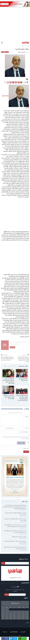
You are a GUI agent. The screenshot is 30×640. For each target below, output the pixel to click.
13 (14, 614)
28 (10, 618)
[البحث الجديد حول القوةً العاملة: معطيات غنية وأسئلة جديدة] (8, 390)
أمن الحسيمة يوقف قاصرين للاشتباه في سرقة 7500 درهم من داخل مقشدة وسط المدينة (15, 531)
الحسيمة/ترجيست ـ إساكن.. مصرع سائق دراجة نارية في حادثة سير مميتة (15, 542)
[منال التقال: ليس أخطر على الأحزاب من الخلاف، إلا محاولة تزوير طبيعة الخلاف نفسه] (8, 373)
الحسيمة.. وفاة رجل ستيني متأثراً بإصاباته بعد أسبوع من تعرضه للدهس (15, 519)
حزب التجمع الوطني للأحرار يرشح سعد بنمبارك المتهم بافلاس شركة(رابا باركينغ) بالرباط (23, 359)
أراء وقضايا (2, 52)
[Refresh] (28, 442)
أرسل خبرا (23, 632)
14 (10, 614)
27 (14, 618)
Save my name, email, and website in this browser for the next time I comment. (15, 438)
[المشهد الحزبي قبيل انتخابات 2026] (22, 373)
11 (23, 614)
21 (10, 616)
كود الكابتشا (26, 448)
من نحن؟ (5, 632)
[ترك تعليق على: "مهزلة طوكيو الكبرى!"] (27, 79)
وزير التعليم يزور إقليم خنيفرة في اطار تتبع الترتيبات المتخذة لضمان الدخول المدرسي (7, 358)
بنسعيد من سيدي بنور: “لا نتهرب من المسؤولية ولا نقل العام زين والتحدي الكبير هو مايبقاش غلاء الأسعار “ (15, 525)
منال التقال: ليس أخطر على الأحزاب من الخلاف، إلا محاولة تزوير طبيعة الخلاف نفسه (15, 548)
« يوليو (28, 622)
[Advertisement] (15, 23)
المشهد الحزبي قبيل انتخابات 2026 (19, 537)
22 (6, 616)
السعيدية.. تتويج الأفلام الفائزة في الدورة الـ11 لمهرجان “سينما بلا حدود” (15, 513)
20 (14, 616)
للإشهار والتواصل (13, 632)
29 (6, 618)
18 (23, 616)
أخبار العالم (6, 52)
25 (23, 618)
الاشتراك (6, 594)
